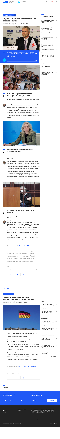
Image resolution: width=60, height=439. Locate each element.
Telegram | (32, 245)
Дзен (25, 245)
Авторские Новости (21, 269)
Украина (17, 373)
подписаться (52, 400)
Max (35, 245)
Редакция (5, 408)
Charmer (55, 423)
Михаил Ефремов (29, 269)
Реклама (4, 412)
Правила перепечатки (7, 423)
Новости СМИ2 (6, 288)
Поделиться (25, 23)
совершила (15, 361)
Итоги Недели (13, 269)
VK (28, 245)
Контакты (4, 410)
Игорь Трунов (36, 269)
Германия (12, 373)
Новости (21, 245)
